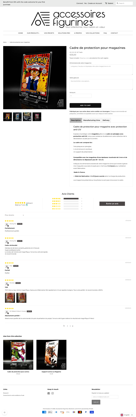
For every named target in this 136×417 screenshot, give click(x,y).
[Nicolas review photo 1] (10, 298)
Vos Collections (92, 33)
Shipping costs (84, 58)
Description (76, 120)
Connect (79, 3)
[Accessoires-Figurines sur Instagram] (52, 394)
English (127, 415)
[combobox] (126, 415)
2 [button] (67, 326)
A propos (78, 33)
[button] (74, 52)
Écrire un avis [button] (112, 204)
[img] (9, 221)
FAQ (105, 33)
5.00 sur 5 (29, 203)
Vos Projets (49, 33)
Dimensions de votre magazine (80, 63)
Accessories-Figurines (62, 408)
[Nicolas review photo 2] (21, 298)
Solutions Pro (64, 33)
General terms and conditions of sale (13, 395)
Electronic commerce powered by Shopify (81, 408)
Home (20, 33)
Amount (72, 92)
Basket (110, 3)
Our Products (33, 33)
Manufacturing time (91, 120)
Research (5, 393)
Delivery (106, 120)
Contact (114, 33)
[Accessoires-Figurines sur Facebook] (48, 394)
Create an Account (95, 3)
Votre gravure (74, 78)
